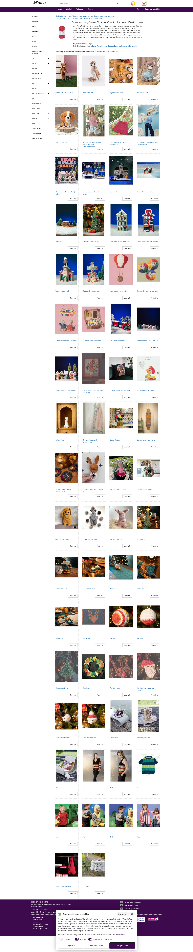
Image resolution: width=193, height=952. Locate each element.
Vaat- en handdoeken (63, 886)
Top (111, 787)
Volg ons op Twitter (131, 905)
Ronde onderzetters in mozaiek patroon (63, 490)
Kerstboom (141, 539)
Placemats (86, 638)
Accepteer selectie (96, 946)
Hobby (34, 42)
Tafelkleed (86, 886)
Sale (139, 9)
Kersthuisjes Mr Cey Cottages (147, 341)
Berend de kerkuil (89, 92)
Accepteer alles (122, 946)
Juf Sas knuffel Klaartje (118, 489)
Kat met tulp (60, 440)
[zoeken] (117, 3)
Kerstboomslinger (62, 688)
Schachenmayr (37, 128)
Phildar (34, 118)
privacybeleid (120, 934)
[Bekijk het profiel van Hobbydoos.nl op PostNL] (140, 919)
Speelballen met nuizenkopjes (147, 291)
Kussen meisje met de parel (120, 390)
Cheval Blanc (36, 78)
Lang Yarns (35, 113)
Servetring (59, 638)
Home (59, 9)
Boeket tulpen (115, 440)
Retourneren (37, 919)
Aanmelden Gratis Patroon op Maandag (45, 912)
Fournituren (35, 32)
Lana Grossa (36, 108)
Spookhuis (113, 192)
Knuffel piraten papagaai (145, 390)
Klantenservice (38, 917)
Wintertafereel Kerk (62, 291)
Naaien (34, 47)
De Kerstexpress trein (117, 341)
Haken (34, 37)
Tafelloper (113, 589)
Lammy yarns (36, 103)
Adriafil (34, 68)
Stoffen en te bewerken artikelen (39, 52)
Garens (34, 63)
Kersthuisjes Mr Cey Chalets (66, 390)
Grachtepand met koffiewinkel (147, 241)
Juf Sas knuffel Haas (63, 539)
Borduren (35, 22)
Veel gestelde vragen (40, 924)
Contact (35, 922)
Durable (34, 88)
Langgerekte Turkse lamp (146, 440)
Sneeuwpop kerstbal (63, 737)
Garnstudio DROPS (38, 93)
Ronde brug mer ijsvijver (145, 192)
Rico (33, 123)
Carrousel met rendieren (91, 291)
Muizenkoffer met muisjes (92, 341)
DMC (34, 83)
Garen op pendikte (152, 9)
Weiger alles (70, 946)
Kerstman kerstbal (89, 737)
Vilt (33, 58)
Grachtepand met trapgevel (119, 241)
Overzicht (123, 914)
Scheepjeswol (36, 133)
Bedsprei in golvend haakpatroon (90, 441)
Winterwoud (60, 241)
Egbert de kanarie (116, 92)
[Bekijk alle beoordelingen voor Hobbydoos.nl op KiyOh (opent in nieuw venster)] (134, 3)
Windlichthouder (61, 589)
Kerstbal (113, 638)
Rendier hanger (115, 688)
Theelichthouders (89, 589)
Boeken (91, 9)
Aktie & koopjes (37, 138)
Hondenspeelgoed (143, 737)
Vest (57, 787)
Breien (34, 27)
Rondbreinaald (38, 926)
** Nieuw (35, 17)
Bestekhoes (141, 589)
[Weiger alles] (132, 914)
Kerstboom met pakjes (91, 241)
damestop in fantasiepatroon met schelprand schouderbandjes (93, 144)
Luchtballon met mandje (118, 291)
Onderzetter (114, 737)
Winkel (69, 9)
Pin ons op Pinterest (132, 909)
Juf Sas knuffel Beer (90, 539)
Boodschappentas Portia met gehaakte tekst (147, 143)
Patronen (79, 9)
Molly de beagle (61, 142)
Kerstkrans (86, 688)
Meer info (72, 99)
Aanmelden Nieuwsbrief (39, 910)
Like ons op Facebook (133, 902)
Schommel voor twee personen (67, 341)
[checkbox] (65, 939)
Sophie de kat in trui (144, 92)
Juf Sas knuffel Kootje (144, 489)
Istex (33, 98)
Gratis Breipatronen (40, 928)
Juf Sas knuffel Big (116, 539)
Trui (84, 787)
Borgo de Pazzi (37, 73)
